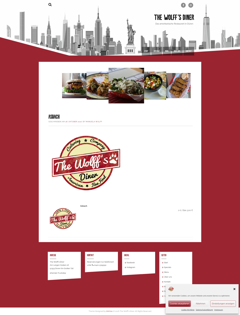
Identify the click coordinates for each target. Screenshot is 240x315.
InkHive (109, 311)
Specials (157, 51)
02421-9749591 (100, 265)
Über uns (177, 51)
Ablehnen (200, 303)
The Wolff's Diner (174, 17)
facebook (131, 263)
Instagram (131, 267)
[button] (234, 289)
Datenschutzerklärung (204, 310)
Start (146, 51)
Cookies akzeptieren (179, 303)
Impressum (218, 310)
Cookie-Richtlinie (187, 310)
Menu (166, 51)
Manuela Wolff (94, 122)
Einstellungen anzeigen (223, 303)
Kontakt (189, 51)
